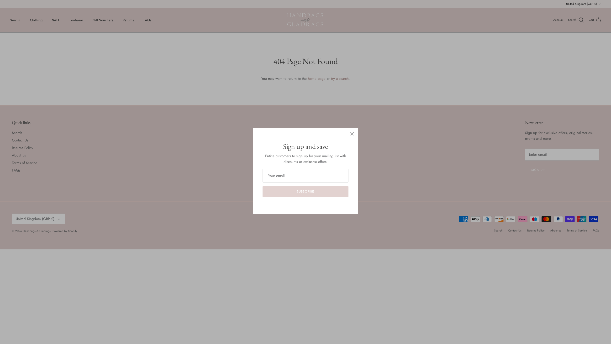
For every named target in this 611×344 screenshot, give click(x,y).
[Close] (352, 134)
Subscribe (305, 191)
